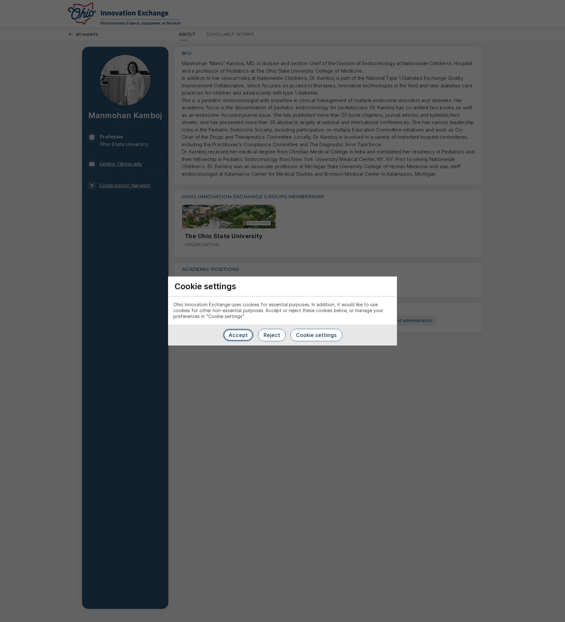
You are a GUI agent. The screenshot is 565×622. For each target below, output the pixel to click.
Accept (238, 335)
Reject (272, 335)
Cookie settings (316, 335)
